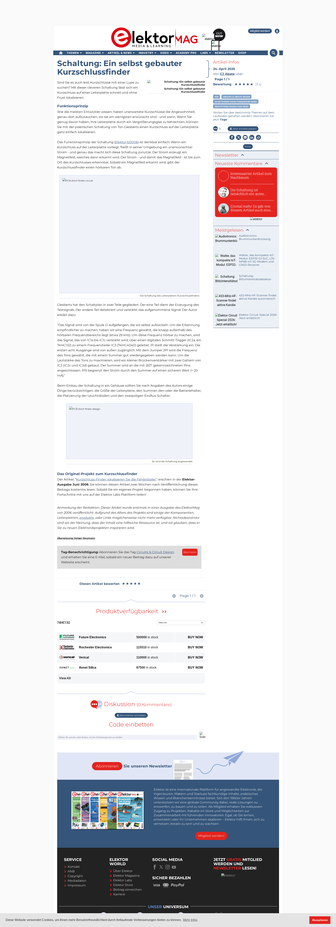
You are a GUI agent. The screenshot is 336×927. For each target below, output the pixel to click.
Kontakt (74, 867)
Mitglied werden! (260, 30)
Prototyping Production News (231, 106)
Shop (242, 52)
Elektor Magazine (126, 875)
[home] (61, 53)
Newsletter (224, 52)
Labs (204, 52)
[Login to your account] (277, 31)
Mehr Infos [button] (190, 920)
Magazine (93, 52)
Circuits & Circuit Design (155, 552)
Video (164, 52)
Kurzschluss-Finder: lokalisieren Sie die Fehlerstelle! (116, 479)
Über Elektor (123, 871)
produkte (86, 518)
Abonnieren (190, 552)
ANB (71, 871)
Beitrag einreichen (127, 889)
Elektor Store (123, 885)
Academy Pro (186, 52)
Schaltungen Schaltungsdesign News (236, 101)
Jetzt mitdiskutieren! (244, 128)
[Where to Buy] (164, 612)
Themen (73, 52)
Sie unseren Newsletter (134, 766)
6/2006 (126, 142)
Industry (146, 52)
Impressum (77, 885)
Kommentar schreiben (132, 715)
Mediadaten (77, 881)
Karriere (119, 894)
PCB (216, 96)
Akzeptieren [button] (320, 920)
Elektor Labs (122, 880)
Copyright (75, 876)
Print (248, 146)
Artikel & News (120, 52)
